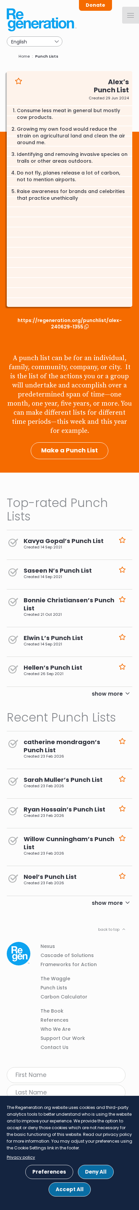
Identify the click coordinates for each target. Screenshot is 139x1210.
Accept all (70, 1189)
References (54, 1020)
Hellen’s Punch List (53, 667)
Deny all (96, 1171)
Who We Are (55, 1029)
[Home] (42, 19)
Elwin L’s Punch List (53, 638)
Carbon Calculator (63, 996)
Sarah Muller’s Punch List (63, 779)
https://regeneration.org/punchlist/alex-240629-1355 (70, 323)
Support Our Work (62, 1038)
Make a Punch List (69, 450)
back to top (108, 929)
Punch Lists (46, 56)
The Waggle (55, 978)
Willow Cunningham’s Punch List (69, 843)
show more (107, 693)
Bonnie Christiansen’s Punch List (69, 604)
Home (24, 56)
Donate (95, 5)
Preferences (49, 1171)
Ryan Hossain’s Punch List (64, 809)
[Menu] (130, 15)
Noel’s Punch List (50, 876)
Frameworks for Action (68, 964)
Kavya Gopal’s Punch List (64, 541)
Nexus (47, 946)
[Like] (18, 82)
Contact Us (54, 1047)
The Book (51, 1011)
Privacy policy (21, 1157)
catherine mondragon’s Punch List (62, 746)
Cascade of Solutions (67, 955)
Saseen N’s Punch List (58, 570)
